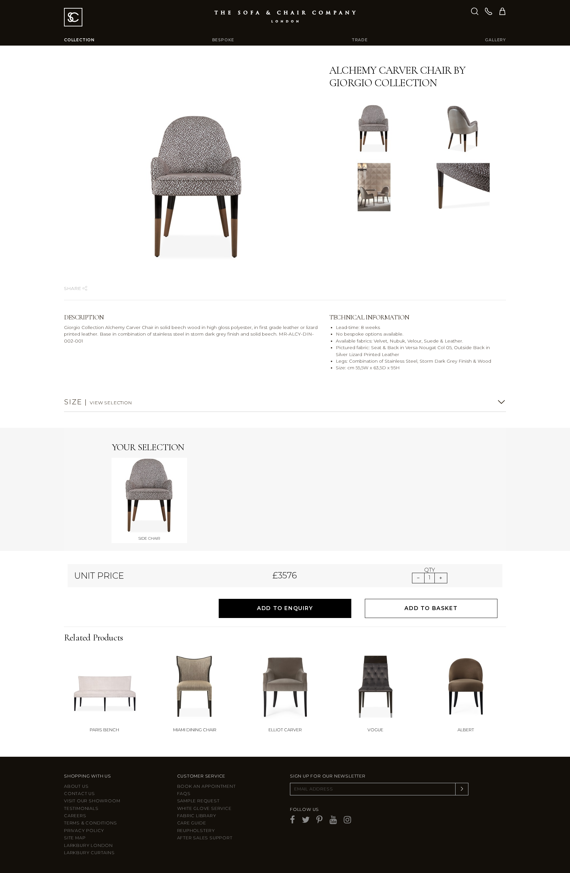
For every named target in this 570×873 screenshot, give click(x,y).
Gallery (495, 39)
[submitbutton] (461, 789)
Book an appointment (206, 786)
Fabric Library (196, 815)
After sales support (205, 837)
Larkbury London (88, 845)
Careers (75, 815)
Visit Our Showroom (92, 800)
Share (73, 288)
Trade (360, 39)
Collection (79, 39)
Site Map (74, 837)
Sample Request (198, 800)
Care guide (191, 822)
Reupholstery (196, 830)
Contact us (79, 793)
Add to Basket (431, 608)
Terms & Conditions (90, 822)
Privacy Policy (84, 830)
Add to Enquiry (285, 608)
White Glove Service (204, 808)
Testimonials (81, 808)
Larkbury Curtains (89, 852)
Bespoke (223, 39)
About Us (76, 786)
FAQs (184, 793)
